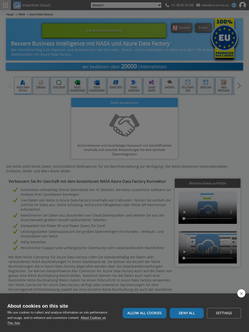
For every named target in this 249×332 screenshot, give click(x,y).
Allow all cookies (144, 313)
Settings (224, 313)
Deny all (187, 313)
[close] (241, 293)
